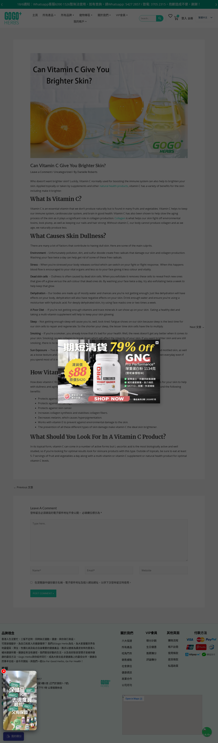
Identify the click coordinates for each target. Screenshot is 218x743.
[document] (109, 371)
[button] (157, 342)
